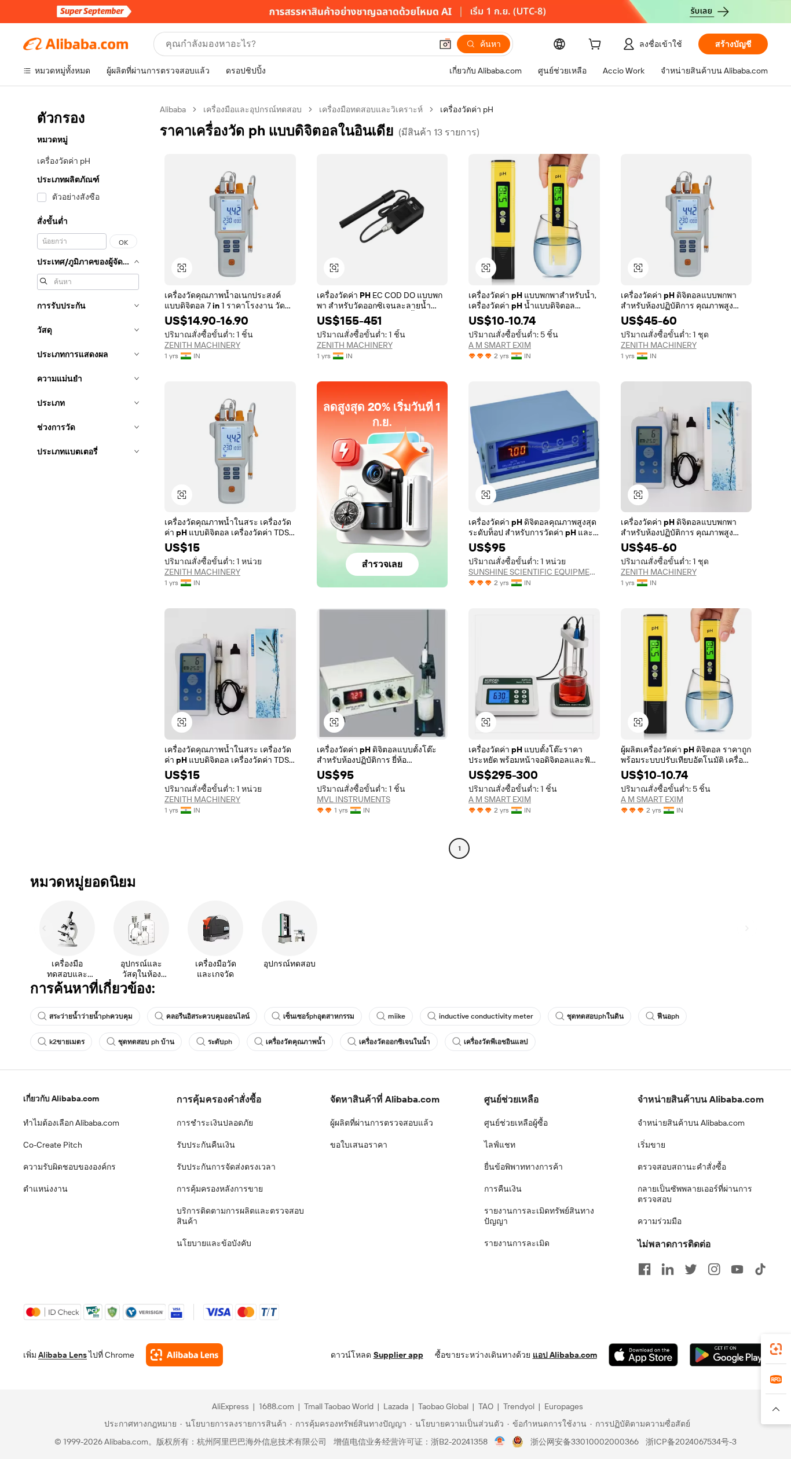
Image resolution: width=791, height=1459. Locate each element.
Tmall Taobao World (338, 1406)
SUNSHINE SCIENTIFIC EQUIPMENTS (534, 571)
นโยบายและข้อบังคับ (214, 1243)
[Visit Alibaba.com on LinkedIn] (668, 1269)
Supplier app (398, 1354)
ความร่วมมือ (660, 1221)
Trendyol (518, 1406)
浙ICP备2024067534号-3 (691, 1441)
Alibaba (173, 109)
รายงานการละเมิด (517, 1243)
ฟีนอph (668, 1016)
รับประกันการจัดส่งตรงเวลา (226, 1166)
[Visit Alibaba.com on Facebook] (644, 1269)
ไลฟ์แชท (499, 1144)
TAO (485, 1406)
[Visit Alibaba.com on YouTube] (737, 1269)
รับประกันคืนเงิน (206, 1144)
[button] (445, 44)
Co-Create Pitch (52, 1144)
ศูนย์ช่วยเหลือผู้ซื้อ (516, 1122)
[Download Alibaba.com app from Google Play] (729, 1354)
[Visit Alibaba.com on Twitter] (691, 1269)
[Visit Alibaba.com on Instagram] (714, 1269)
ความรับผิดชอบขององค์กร (69, 1166)
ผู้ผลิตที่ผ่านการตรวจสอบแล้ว (381, 1122)
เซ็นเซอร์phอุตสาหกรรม (318, 1016)
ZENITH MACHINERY (202, 345)
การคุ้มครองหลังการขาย (220, 1188)
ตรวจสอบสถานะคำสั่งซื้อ (682, 1166)
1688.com (276, 1406)
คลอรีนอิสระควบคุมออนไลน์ (208, 1016)
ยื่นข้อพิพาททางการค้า (523, 1166)
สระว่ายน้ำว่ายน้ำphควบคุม (91, 1016)
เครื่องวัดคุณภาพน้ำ (295, 1042)
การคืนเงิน (503, 1188)
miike (396, 1016)
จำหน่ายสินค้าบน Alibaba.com (691, 1122)
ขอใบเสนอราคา (358, 1144)
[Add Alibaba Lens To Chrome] (184, 1354)
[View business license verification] (500, 1441)
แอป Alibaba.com (565, 1354)
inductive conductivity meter (486, 1016)
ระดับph (220, 1042)
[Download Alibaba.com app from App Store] (643, 1354)
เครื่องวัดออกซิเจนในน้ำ (394, 1042)
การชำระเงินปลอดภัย (215, 1122)
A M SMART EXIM (499, 345)
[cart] (597, 45)
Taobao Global (443, 1406)
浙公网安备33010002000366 (584, 1441)
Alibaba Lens (62, 1354)
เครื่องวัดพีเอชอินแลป (496, 1042)
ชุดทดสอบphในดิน (595, 1016)
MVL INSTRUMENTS (353, 799)
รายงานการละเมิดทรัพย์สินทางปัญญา (539, 1216)
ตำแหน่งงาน (45, 1188)
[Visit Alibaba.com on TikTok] (760, 1269)
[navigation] (88, 480)
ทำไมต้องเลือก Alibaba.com (71, 1122)
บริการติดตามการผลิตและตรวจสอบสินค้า (240, 1216)
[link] (776, 1349)
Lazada (395, 1406)
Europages (563, 1406)
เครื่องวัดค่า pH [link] (466, 109)
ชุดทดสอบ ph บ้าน (146, 1042)
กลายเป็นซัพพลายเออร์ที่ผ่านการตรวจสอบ (695, 1194)
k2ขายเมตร (67, 1042)
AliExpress (230, 1406)
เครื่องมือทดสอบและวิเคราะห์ (371, 109)
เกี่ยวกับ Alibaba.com (61, 1098)
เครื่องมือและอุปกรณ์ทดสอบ (252, 109)
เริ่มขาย (651, 1144)
